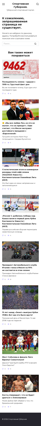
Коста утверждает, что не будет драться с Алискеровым (18, 396)
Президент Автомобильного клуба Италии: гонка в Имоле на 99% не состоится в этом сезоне (19, 267)
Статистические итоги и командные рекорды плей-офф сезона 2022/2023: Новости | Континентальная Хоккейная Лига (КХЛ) (20, 174)
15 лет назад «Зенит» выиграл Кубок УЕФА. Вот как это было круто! (20, 313)
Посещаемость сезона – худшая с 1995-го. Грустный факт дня (18, 83)
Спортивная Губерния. (20, 5)
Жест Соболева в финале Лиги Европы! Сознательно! (17, 358)
